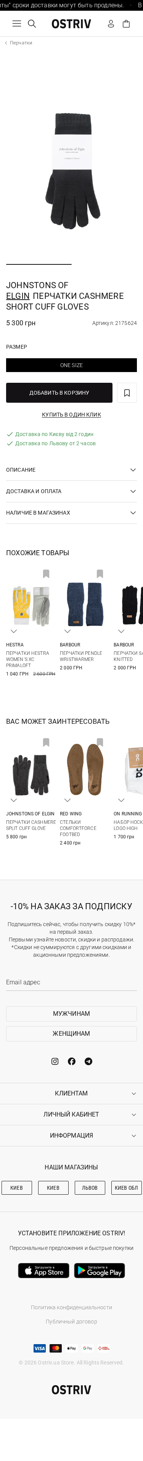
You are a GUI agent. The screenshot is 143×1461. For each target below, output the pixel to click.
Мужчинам (71, 1013)
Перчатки (21, 43)
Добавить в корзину (59, 393)
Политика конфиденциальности (71, 1307)
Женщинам (71, 1033)
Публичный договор (71, 1321)
